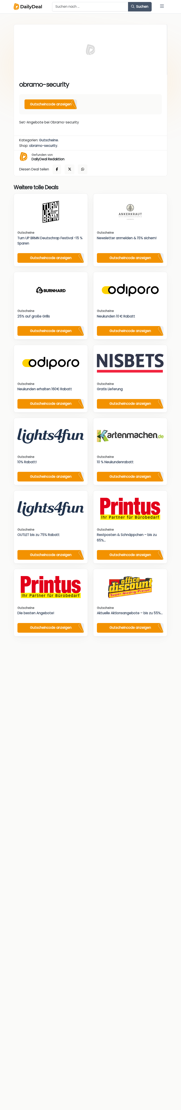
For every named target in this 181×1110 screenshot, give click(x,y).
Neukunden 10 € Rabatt (116, 316)
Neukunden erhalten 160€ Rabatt (44, 389)
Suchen (141, 6)
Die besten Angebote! (35, 613)
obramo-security (43, 145)
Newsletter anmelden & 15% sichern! (126, 238)
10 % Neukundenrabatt (115, 462)
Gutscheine (48, 140)
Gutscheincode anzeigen (51, 104)
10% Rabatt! (27, 462)
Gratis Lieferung (110, 389)
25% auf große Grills (33, 316)
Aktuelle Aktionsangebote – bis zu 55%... (130, 613)
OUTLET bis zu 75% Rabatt (38, 534)
